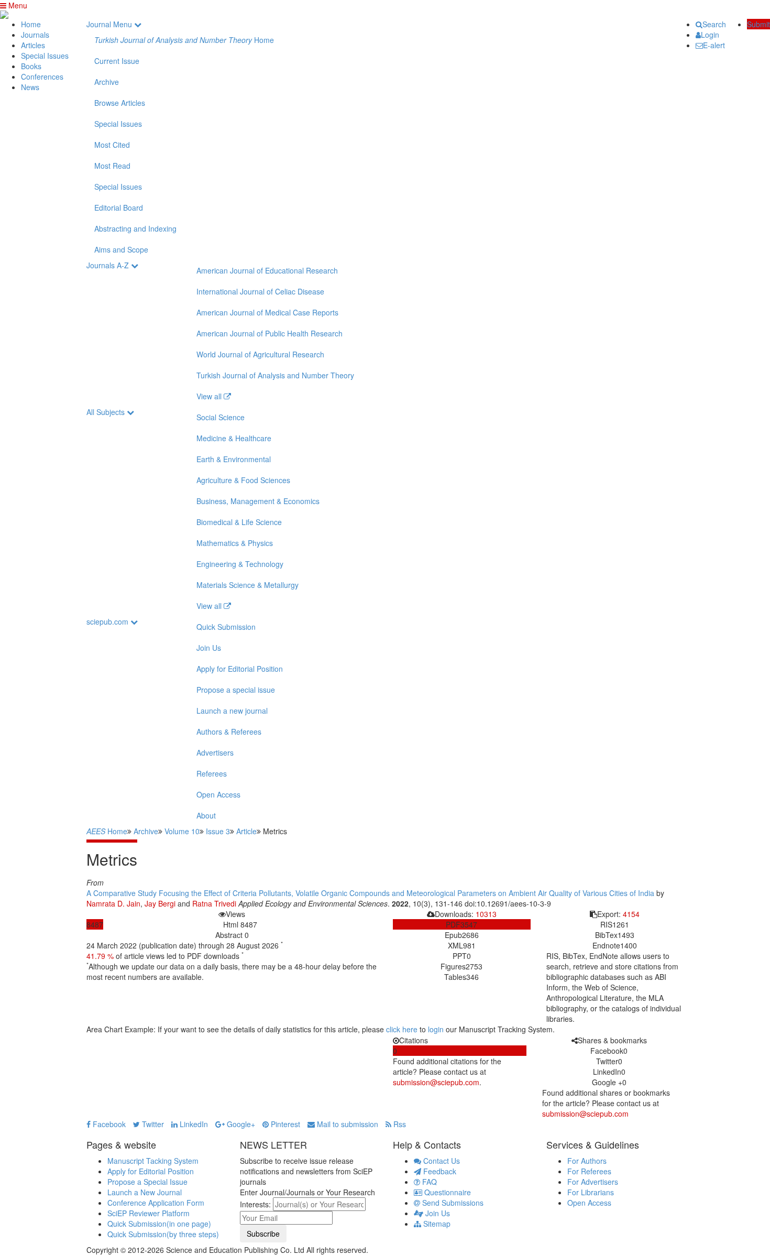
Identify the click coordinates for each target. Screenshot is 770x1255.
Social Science (220, 417)
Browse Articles (119, 102)
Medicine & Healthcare (233, 438)
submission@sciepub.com (436, 1082)
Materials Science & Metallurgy (247, 585)
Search (714, 24)
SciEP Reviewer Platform (148, 1213)
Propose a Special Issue (147, 1181)
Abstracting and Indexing (135, 228)
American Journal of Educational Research (267, 270)
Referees (211, 773)
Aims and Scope (121, 249)
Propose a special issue (235, 689)
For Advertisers (592, 1181)
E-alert (714, 45)
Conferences (42, 76)
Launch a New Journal (144, 1192)
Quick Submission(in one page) (159, 1223)
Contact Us (440, 1160)
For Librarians (590, 1192)
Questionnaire (446, 1192)
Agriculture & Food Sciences (243, 480)
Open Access (218, 794)
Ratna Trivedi (214, 903)
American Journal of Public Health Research (269, 333)
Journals (35, 34)
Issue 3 (218, 831)
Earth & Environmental (233, 459)
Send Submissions (451, 1202)
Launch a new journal (232, 710)
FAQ (428, 1181)
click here (401, 1029)
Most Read (112, 165)
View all (210, 396)
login (436, 1029)
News (30, 87)
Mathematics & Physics (234, 543)
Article (246, 831)
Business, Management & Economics (258, 501)
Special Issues (45, 55)
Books (31, 66)
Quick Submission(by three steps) (163, 1234)
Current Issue (116, 61)
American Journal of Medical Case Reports (267, 312)
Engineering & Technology (239, 564)
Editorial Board (118, 207)
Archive (106, 82)
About (206, 815)
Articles (33, 45)
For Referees (589, 1171)
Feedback (438, 1171)
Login (710, 34)
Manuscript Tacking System (153, 1160)
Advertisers (215, 752)
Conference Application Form (155, 1202)
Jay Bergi (160, 903)
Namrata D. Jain (113, 903)
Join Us (208, 647)
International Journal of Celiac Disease (260, 291)
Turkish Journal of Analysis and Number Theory (275, 375)
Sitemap (435, 1223)
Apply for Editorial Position (239, 668)
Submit (758, 24)
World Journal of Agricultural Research (260, 354)
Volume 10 (182, 831)
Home (31, 24)
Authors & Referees (228, 731)
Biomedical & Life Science (239, 522)
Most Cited (112, 144)
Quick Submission (226, 626)
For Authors (587, 1160)
